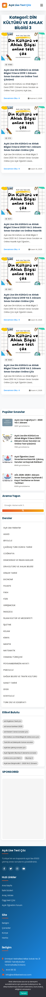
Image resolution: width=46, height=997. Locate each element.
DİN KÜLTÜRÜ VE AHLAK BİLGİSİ (18, 566)
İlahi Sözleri (7, 890)
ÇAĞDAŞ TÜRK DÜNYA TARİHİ (17, 547)
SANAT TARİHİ (10, 682)
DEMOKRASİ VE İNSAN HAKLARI (18, 560)
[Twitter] (10, 868)
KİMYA (6, 637)
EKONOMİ (8, 579)
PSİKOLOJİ (8, 670)
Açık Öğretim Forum (12, 905)
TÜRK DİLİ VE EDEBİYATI (14, 702)
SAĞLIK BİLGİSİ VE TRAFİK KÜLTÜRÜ (20, 676)
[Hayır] (43, 988)
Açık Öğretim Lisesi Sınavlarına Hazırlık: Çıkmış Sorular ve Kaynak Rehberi (28, 459)
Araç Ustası (7, 895)
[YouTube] (23, 868)
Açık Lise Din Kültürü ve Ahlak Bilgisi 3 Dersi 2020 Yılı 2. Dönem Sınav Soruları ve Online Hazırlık (23, 227)
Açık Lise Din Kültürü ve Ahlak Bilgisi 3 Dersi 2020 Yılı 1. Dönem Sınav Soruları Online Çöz (22, 146)
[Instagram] (17, 868)
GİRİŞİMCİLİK (9, 605)
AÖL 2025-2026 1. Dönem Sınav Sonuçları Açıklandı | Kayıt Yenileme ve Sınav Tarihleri (28, 479)
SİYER (6, 689)
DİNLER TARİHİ (10, 573)
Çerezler (6, 928)
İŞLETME (7, 624)
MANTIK (7, 644)
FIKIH (5, 592)
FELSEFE (7, 585)
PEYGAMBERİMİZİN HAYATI (16, 663)
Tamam (23, 993)
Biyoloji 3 (29, 758)
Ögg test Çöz (8, 900)
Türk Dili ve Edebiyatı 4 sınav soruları (18, 742)
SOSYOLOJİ (8, 695)
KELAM (6, 631)
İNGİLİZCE (8, 611)
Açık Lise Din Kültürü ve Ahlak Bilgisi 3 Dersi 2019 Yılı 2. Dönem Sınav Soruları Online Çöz (22, 368)
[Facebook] (4, 868)
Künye (5, 932)
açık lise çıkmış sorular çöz (14, 747)
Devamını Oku (11, 98)
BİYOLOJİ (7, 540)
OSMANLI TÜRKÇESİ (12, 657)
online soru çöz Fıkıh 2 (12, 758)
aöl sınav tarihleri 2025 (13, 726)
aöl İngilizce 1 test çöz (12, 721)
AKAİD (6, 534)
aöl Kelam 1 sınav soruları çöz (16, 732)
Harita (5, 937)
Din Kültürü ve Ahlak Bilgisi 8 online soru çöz (21, 737)
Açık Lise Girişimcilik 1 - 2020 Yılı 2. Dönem (20, 763)
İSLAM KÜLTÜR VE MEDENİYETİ (17, 618)
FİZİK (5, 598)
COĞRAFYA (8, 553)
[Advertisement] (23, 809)
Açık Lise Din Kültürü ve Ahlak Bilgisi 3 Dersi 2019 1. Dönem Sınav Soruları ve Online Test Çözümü (21, 74)
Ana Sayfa (7, 885)
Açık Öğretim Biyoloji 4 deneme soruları (20, 753)
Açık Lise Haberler (12, 527)
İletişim (5, 923)
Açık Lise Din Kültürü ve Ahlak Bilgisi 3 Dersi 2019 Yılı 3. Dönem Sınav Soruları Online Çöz (22, 298)
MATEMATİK (9, 650)
